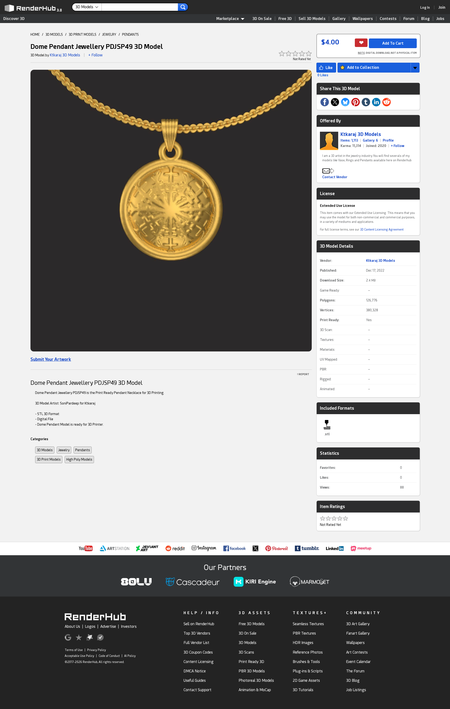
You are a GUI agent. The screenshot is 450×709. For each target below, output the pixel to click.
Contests (388, 18)
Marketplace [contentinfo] (227, 18)
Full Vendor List (196, 642)
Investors (129, 626)
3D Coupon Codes (198, 652)
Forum (408, 18)
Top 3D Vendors (197, 633)
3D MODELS (54, 34)
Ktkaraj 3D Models (65, 55)
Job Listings (356, 690)
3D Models (45, 450)
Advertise (108, 626)
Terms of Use (74, 650)
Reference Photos (308, 652)
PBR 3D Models (252, 671)
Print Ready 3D (251, 661)
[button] (171, 212)
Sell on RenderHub (199, 624)
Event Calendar (358, 661)
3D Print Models (49, 459)
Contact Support (197, 690)
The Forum (355, 671)
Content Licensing (199, 661)
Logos (90, 626)
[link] (426, 7)
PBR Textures (304, 633)
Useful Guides (195, 680)
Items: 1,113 (349, 140)
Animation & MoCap (255, 690)
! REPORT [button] (303, 374)
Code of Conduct (109, 656)
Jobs (440, 18)
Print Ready (329, 320)
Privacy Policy (96, 650)
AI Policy (130, 656)
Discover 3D (14, 18)
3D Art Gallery (358, 624)
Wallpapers (362, 18)
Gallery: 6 (370, 140)
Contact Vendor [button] (334, 177)
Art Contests (357, 652)
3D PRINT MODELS (82, 34)
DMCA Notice (195, 671)
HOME (35, 34)
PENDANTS (130, 34)
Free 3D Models (252, 624)
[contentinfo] (88, 7)
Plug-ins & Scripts (308, 671)
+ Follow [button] (95, 55)
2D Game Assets (306, 680)
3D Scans (246, 652)
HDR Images (303, 642)
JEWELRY (109, 34)
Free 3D (285, 18)
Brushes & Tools (306, 661)
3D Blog (353, 680)
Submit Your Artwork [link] (50, 359)
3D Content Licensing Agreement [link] (382, 229)
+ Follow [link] (397, 146)
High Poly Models (79, 459)
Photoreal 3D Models (256, 680)
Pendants (82, 450)
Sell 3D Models (312, 18)
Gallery (339, 18)
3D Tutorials (303, 690)
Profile (388, 140)
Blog (425, 18)
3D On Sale (262, 18)
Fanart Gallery (358, 633)
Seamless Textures (308, 624)
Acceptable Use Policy (79, 656)
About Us (72, 626)
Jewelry (64, 450)
